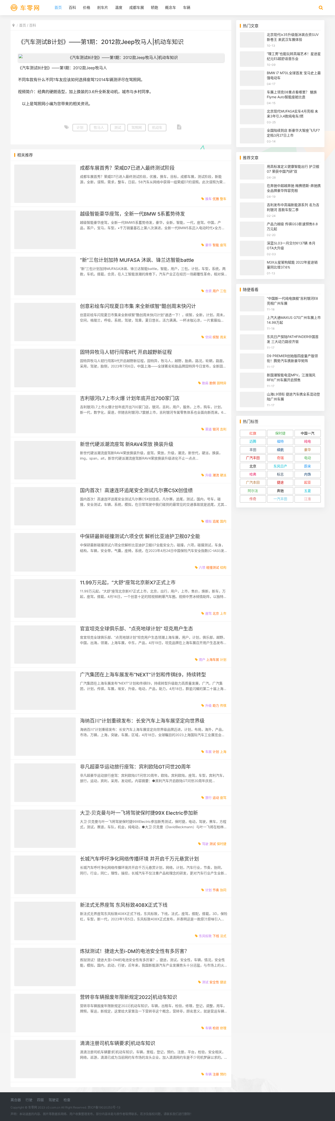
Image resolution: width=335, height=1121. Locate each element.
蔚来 (307, 466)
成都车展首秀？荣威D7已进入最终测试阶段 (127, 168)
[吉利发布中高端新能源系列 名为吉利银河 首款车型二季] (252, 205)
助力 (216, 705)
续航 (280, 450)
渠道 (208, 429)
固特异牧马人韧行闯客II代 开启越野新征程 (126, 352)
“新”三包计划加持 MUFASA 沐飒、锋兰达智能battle (137, 260)
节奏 (216, 890)
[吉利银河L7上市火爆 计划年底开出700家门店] (45, 414)
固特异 (221, 383)
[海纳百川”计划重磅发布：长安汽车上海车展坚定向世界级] (45, 736)
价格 (86, 7)
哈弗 (252, 474)
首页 (58, 7)
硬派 (223, 475)
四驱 (40, 1100)
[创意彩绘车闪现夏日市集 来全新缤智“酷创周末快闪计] (45, 322)
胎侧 (212, 383)
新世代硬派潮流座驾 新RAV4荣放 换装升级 (126, 444)
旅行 (208, 797)
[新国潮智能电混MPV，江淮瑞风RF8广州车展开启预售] (252, 376)
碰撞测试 (212, 567)
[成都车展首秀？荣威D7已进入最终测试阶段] (45, 184)
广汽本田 (253, 482)
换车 (208, 199)
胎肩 (205, 383)
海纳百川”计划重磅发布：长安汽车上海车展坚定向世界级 (142, 721)
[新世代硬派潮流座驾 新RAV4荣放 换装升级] (45, 460)
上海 (223, 752)
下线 (216, 936)
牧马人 (99, 127)
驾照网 (136, 127)
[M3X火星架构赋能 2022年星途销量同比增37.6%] (252, 263)
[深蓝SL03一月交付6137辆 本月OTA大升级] (252, 244)
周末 (223, 337)
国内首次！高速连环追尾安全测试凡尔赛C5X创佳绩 (136, 490)
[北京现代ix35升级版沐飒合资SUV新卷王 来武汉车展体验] (252, 35)
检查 (67, 1100)
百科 (72, 7)
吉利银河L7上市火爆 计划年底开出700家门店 (130, 398)
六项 (202, 567)
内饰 (307, 474)
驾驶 (205, 844)
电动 (307, 458)
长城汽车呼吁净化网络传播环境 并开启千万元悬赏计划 (139, 859)
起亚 (307, 482)
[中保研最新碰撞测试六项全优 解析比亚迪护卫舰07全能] (45, 552)
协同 (223, 890)
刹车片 (102, 7)
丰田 (252, 450)
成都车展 (136, 7)
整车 (223, 199)
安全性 (214, 982)
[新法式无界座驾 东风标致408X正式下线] (45, 921)
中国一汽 (307, 433)
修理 (223, 1028)
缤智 (216, 337)
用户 (216, 291)
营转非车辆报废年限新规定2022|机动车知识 (128, 997)
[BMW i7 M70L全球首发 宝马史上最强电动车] (252, 73)
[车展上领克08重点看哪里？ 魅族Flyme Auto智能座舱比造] (252, 93)
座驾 (223, 245)
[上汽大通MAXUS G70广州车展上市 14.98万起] (252, 318)
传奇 (252, 499)
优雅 (216, 199)
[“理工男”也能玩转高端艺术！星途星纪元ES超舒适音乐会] (252, 54)
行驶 (29, 1100)
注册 (216, 1074)
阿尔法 (253, 491)
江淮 (307, 499)
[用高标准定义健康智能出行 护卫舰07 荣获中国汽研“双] (252, 167)
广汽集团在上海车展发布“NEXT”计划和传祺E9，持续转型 (143, 675)
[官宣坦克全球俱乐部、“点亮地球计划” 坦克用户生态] (45, 644)
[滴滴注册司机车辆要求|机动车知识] (45, 1059)
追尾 (216, 521)
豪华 (208, 245)
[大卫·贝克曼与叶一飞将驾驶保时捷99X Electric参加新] (45, 829)
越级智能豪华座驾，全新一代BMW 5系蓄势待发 (132, 214)
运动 (216, 797)
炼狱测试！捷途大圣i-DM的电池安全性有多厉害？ (134, 951)
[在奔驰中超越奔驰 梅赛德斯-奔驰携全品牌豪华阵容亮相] (252, 186)
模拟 (208, 521)
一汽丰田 (280, 499)
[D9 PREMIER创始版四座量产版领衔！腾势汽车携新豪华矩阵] (252, 356)
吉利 (223, 429)
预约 (223, 1074)
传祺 (223, 705)
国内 (223, 521)
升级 (208, 475)
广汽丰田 (253, 458)
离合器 (16, 1100)
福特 (280, 441)
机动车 (157, 127)
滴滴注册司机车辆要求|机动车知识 (117, 1043)
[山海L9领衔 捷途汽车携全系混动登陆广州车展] (252, 395)
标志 (280, 474)
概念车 (170, 7)
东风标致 (205, 936)
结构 (223, 567)
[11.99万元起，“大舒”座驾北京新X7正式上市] (45, 598)
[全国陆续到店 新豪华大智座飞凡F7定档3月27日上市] (252, 131)
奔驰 (280, 491)
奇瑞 (280, 458)
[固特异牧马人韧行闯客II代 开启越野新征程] (45, 368)
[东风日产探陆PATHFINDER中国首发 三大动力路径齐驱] (252, 337)
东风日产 (280, 466)
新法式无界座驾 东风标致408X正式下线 (124, 905)
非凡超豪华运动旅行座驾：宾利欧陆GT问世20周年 (135, 767)
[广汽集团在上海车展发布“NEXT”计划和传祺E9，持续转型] (45, 690)
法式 (223, 936)
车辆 (186, 7)
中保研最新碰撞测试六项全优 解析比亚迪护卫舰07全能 (140, 536)
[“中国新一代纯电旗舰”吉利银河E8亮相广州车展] (252, 299)
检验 (216, 1028)
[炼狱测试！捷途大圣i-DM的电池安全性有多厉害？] (45, 967)
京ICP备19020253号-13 (104, 1107)
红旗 (252, 433)
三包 (223, 291)
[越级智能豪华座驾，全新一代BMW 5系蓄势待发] (45, 229)
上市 (223, 613)
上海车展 (212, 659)
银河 (216, 429)
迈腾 (252, 441)
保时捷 (221, 844)
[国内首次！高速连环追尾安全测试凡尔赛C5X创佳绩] (45, 506)
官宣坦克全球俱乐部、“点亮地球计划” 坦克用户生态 (136, 629)
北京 (216, 613)
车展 (208, 752)
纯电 (307, 441)
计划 (80, 127)
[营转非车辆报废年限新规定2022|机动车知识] (45, 1013)
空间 (208, 337)
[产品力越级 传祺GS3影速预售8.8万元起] (252, 225)
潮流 (216, 475)
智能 (216, 245)
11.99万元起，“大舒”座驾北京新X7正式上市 (128, 583)
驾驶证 (54, 1100)
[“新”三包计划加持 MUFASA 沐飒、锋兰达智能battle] (45, 276)
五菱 (307, 491)
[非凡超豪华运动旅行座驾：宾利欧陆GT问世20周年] (45, 782)
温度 (118, 7)
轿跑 (154, 7)
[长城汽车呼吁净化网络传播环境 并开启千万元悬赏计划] (45, 874)
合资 (208, 291)
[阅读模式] (179, 127)
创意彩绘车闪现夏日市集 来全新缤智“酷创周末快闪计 (138, 306)
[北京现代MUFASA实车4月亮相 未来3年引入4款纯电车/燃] (252, 112)
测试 (117, 127)
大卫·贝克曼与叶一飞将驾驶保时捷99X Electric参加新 (139, 813)
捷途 (223, 982)
